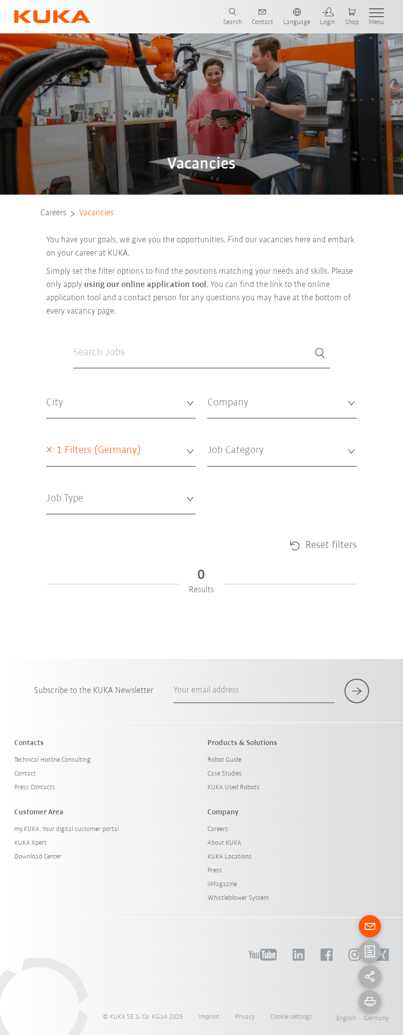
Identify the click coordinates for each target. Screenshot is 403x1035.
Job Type (58, 521)
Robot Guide (224, 760)
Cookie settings (291, 1017)
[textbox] (117, 403)
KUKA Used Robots (233, 787)
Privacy (245, 1017)
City (51, 426)
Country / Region (70, 473)
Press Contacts (34, 787)
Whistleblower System (238, 898)
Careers (53, 213)
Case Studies (224, 773)
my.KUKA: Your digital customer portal (66, 829)
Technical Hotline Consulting (52, 760)
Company (220, 426)
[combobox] (121, 403)
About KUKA (224, 843)
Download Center (37, 857)
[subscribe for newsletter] (357, 691)
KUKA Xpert (30, 843)
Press (214, 870)
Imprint (209, 1017)
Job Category (225, 473)
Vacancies (96, 213)
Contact (25, 773)
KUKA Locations (229, 857)
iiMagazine (222, 884)
